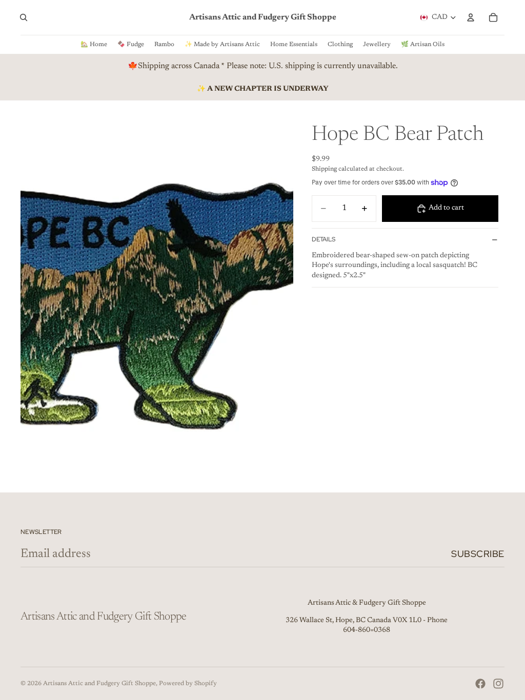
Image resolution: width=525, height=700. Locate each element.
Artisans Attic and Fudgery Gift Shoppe (99, 684)
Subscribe (477, 554)
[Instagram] (498, 683)
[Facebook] (480, 683)
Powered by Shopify (188, 684)
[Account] (470, 17)
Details (323, 239)
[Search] (23, 17)
